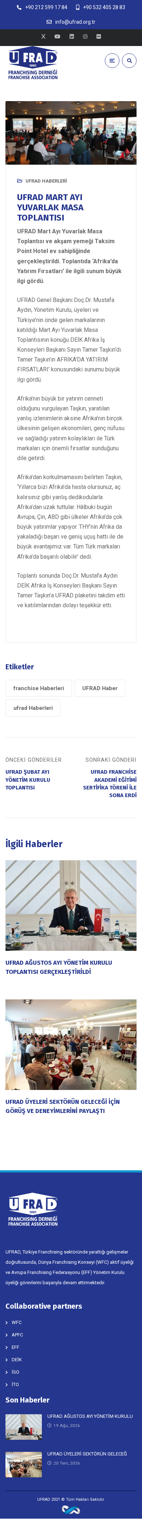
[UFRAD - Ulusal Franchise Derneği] (32, 62)
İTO (15, 1384)
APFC (17, 1335)
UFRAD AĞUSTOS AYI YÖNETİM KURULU (90, 1416)
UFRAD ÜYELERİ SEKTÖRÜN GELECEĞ (87, 1454)
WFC (16, 1322)
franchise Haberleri (38, 688)
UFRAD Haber (100, 688)
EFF (15, 1347)
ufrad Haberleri (33, 708)
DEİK (17, 1359)
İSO (15, 1372)
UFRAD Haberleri (46, 181)
